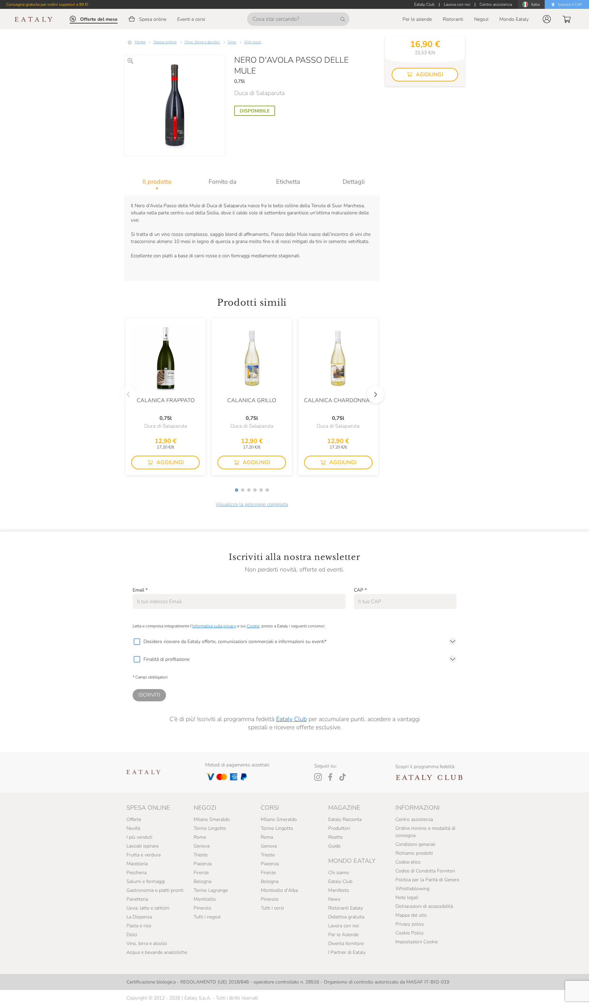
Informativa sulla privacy (214, 626)
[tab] (157, 182)
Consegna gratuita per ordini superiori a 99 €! (47, 4)
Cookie (253, 626)
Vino (232, 42)
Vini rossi (252, 42)
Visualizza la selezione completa (252, 504)
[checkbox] (137, 642)
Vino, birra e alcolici (202, 42)
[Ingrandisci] (130, 61)
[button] (546, 19)
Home (140, 42)
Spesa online (165, 42)
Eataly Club (291, 719)
